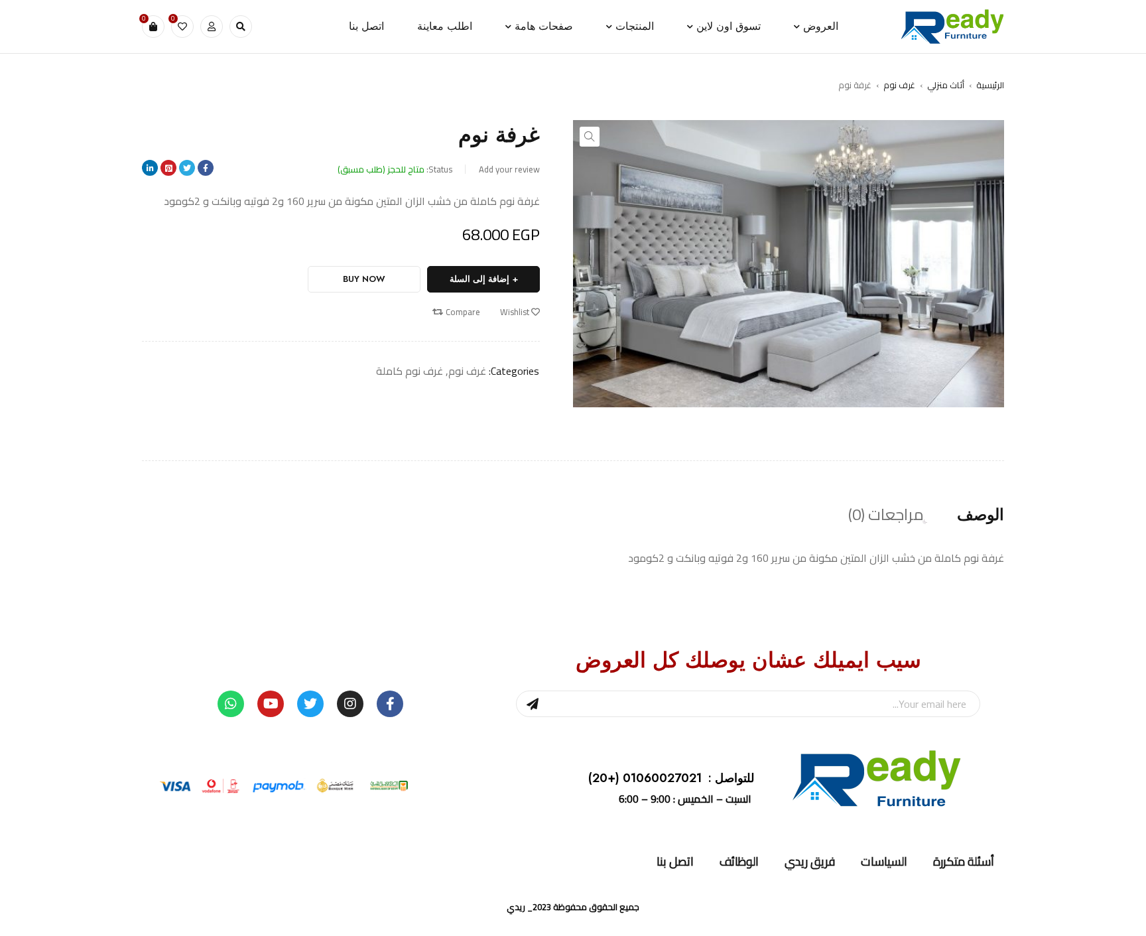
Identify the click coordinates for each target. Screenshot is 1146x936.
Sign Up (532, 704)
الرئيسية (990, 85)
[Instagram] (350, 704)
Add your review (509, 169)
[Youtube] (270, 704)
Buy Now (364, 279)
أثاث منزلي (945, 85)
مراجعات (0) (886, 514)
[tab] (980, 514)
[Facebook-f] (390, 704)
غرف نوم (899, 85)
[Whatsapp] (231, 704)
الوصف (980, 514)
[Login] (211, 26)
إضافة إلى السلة (479, 279)
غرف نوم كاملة (409, 371)
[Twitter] (310, 704)
